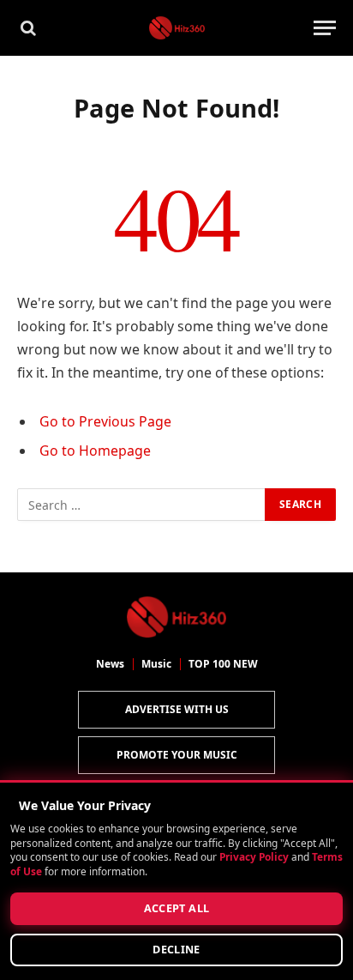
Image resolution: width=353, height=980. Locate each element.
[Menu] (325, 28)
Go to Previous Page (105, 421)
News (110, 663)
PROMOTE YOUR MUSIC (177, 754)
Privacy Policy (254, 857)
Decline (176, 949)
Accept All (177, 908)
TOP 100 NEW (223, 663)
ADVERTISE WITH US (177, 709)
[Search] (26, 28)
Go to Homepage (95, 450)
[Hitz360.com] (177, 28)
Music (156, 663)
